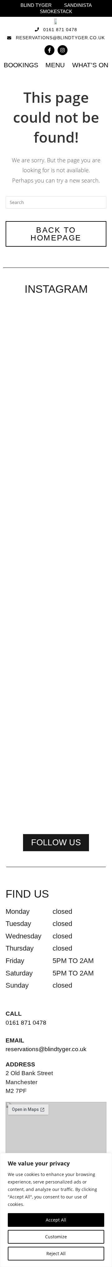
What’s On (90, 65)
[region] (56, 1210)
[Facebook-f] (49, 50)
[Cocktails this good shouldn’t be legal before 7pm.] (56, 648)
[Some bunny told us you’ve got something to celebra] (90, 429)
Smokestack (56, 11)
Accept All (56, 1220)
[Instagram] (63, 50)
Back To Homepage (55, 233)
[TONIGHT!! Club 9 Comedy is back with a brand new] (21, 691)
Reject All (56, 1253)
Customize (56, 1237)
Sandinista (78, 5)
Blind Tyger (36, 5)
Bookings (21, 65)
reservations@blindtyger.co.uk (46, 1049)
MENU (55, 65)
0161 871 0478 (26, 1022)
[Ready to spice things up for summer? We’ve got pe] (21, 366)
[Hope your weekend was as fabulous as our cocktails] (56, 378)
